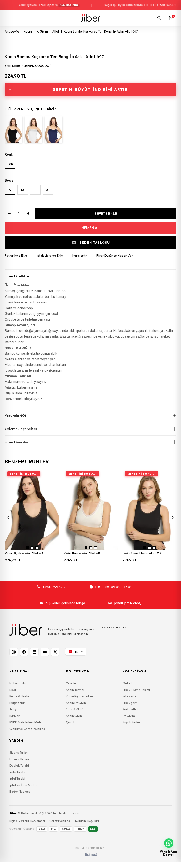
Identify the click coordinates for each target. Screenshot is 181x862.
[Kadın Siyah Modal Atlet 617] (32, 509)
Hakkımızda (17, 683)
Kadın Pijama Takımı (80, 696)
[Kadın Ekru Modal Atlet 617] (91, 509)
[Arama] (159, 18)
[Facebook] (24, 652)
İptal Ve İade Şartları (23, 785)
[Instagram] (13, 652)
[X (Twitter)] (55, 652)
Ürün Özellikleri (18, 276)
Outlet (127, 683)
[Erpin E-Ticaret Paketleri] (91, 855)
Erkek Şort (130, 703)
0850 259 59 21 (54, 587)
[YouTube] (45, 652)
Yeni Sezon (73, 683)
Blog (12, 690)
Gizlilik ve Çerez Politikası (27, 729)
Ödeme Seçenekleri (21, 428)
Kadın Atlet (130, 709)
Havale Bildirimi (20, 759)
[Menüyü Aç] (10, 18)
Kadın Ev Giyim (76, 703)
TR (76, 652)
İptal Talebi (17, 778)
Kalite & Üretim (20, 696)
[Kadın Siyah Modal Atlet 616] (150, 509)
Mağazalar (17, 703)
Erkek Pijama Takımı (136, 690)
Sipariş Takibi (18, 752)
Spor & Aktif (74, 709)
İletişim (14, 709)
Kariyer (14, 716)
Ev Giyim (129, 716)
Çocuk (70, 722)
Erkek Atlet (130, 696)
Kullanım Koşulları (87, 821)
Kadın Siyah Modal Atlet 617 (24, 553)
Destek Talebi (19, 765)
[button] (27, 547)
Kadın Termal (75, 690)
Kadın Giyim (74, 716)
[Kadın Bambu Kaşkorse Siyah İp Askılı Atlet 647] (13, 129)
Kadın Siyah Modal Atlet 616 (142, 553)
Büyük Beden (132, 722)
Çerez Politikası (59, 821)
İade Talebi (17, 772)
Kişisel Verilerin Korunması (27, 821)
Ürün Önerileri (17, 442)
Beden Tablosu (19, 791)
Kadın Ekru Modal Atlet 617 (82, 553)
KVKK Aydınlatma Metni (25, 722)
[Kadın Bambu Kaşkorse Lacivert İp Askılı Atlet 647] (53, 129)
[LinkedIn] (34, 652)
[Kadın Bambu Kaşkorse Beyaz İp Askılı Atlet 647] (33, 129)
